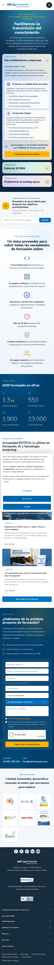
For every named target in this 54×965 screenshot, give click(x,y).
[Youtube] (38, 851)
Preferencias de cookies (10, 957)
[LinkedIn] (33, 851)
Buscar (45, 220)
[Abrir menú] (3, 5)
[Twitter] (21, 851)
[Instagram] (27, 851)
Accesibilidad (26, 957)
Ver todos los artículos (27, 599)
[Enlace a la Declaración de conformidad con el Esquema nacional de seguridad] (43, 818)
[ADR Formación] (18, 5)
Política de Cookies (38, 954)
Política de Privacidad (23, 718)
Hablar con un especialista (27, 744)
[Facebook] (16, 851)
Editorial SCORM (8, 916)
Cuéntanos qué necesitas (27, 154)
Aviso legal (24, 954)
